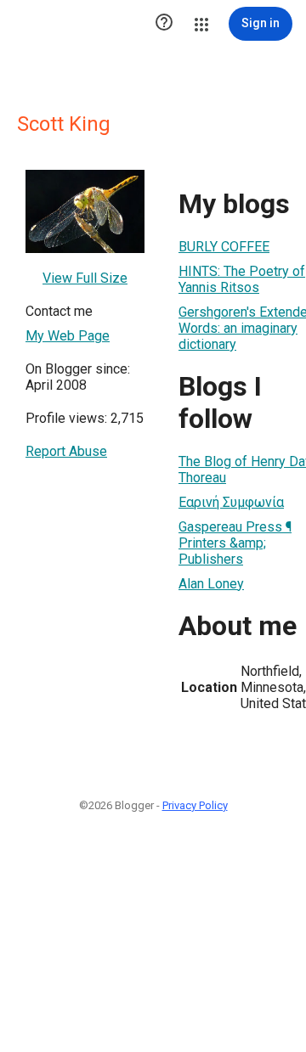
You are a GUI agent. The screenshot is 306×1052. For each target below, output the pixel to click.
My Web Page (68, 336)
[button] (164, 23)
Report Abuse (66, 451)
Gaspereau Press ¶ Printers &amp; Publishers (235, 543)
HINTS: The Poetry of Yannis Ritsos (241, 279)
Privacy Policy (195, 805)
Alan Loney (211, 584)
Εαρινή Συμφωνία (231, 502)
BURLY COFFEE (223, 247)
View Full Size (85, 278)
